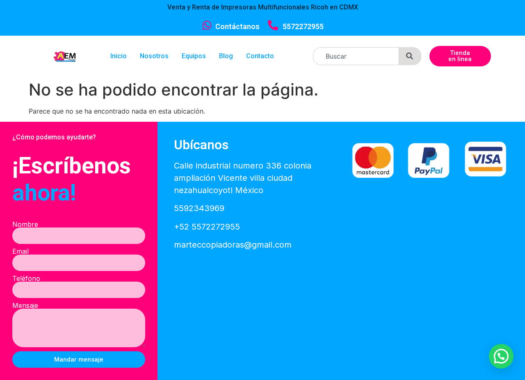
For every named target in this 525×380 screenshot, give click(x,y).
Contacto (260, 56)
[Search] (410, 56)
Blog (226, 56)
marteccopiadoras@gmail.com (233, 245)
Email (20, 251)
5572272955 (303, 26)
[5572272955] (273, 25)
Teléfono (26, 278)
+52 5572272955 (207, 227)
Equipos (194, 56)
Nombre (25, 224)
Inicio (118, 56)
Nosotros (154, 56)
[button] (501, 356)
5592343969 (199, 208)
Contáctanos (237, 26)
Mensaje (25, 305)
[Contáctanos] (207, 25)
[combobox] (356, 56)
